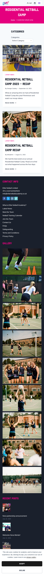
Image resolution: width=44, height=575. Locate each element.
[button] (22, 261)
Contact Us (7, 222)
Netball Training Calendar (12, 215)
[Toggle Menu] (39, 3)
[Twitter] (8, 198)
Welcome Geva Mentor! (11, 535)
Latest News (7, 209)
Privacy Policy (8, 236)
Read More (10, 103)
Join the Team (8, 219)
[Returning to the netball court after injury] (7, 546)
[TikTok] (16, 198)
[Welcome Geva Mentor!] (7, 527)
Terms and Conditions (11, 233)
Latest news (9, 74)
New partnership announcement (15, 516)
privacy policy (31, 557)
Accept (22, 564)
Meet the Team (8, 212)
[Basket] (34, 3)
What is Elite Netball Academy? (14, 205)
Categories (15, 37)
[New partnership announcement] (7, 508)
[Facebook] (4, 198)
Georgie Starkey (12, 88)
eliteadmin (10, 154)
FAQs (5, 226)
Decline (22, 570)
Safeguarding (8, 229)
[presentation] (22, 58)
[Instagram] (12, 198)
